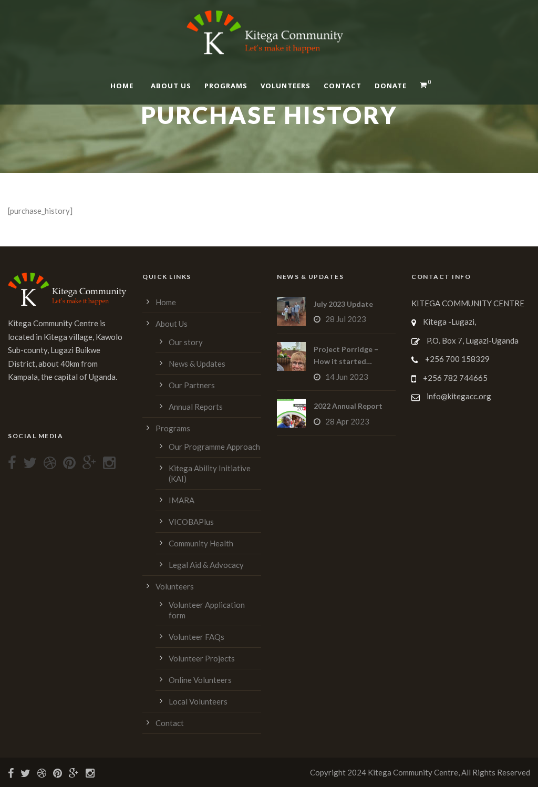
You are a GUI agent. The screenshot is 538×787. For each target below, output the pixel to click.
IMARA (181, 500)
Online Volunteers (200, 680)
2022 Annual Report (348, 405)
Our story (186, 342)
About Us (171, 85)
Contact (342, 85)
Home (121, 85)
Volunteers (286, 85)
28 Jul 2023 (345, 319)
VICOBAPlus (191, 521)
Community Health (201, 543)
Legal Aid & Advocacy (206, 564)
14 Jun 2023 (346, 376)
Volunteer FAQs (196, 636)
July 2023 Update (343, 303)
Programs (225, 85)
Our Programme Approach (214, 446)
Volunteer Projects (202, 658)
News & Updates (197, 363)
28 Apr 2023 (347, 421)
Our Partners (192, 385)
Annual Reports (196, 406)
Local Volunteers (198, 701)
